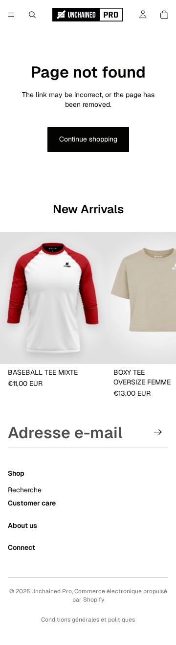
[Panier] (164, 14)
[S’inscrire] (158, 432)
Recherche (25, 489)
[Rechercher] (32, 14)
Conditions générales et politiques (88, 620)
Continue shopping (88, 139)
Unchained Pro (51, 591)
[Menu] (11, 14)
